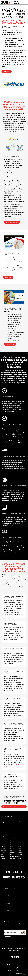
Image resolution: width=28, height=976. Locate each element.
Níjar (19, 856)
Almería (3, 820)
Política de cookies (14, 971)
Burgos (20, 842)
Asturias (3, 848)
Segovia (3, 846)
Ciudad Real (13, 834)
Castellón (20, 826)
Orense (11, 850)
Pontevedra (12, 848)
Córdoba (3, 824)
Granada (20, 820)
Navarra (3, 838)
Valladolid (12, 844)
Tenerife (20, 850)
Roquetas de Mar (14, 856)
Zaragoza (20, 832)
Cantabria (12, 840)
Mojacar (20, 858)
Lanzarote (20, 852)
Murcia (20, 824)
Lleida (11, 836)
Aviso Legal (14, 968)
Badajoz (12, 830)
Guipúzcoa (12, 838)
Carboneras (12, 858)
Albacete (20, 828)
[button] (24, 2)
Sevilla (11, 824)
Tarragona (3, 836)
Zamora (20, 844)
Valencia (12, 826)
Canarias (3, 852)
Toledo (2, 828)
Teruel (2, 834)
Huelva (11, 822)
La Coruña (3, 850)
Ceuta (11, 854)
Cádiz (19, 822)
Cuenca (2, 830)
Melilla (20, 854)
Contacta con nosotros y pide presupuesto (14, 802)
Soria (2, 842)
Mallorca (3, 854)
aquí (7, 117)
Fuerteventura (13, 852)
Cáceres (20, 830)
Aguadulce (3, 858)
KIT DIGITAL (14, 957)
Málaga (2, 822)
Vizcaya (3, 840)
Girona (20, 836)
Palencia (3, 844)
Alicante (3, 826)
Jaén (11, 820)
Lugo (19, 848)
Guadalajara (13, 828)
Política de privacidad (14, 965)
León (11, 842)
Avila (19, 846)
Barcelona (20, 834)
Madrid (2, 832)
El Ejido (2, 856)
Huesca (11, 832)
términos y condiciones (11, 924)
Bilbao (20, 840)
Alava (19, 838)
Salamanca (12, 846)
